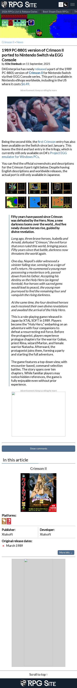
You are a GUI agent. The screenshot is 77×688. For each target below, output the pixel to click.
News (19, 42)
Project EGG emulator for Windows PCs (34, 155)
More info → (66, 552)
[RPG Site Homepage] (19, 4)
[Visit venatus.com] (63, 126)
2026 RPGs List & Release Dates (19, 11)
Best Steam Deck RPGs (56, 11)
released (41, 69)
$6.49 (25, 84)
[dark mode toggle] (63, 4)
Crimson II (8, 42)
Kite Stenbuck (13, 63)
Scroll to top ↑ (38, 674)
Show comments (38, 448)
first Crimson (47, 142)
